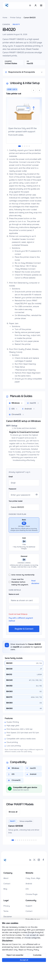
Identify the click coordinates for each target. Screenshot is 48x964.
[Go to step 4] (27, 146)
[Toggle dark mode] (30, 5)
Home (5, 17)
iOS (27, 889)
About (5, 878)
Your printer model (15, 501)
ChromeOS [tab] (16, 414)
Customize (37, 955)
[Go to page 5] (21, 840)
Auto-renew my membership (22, 575)
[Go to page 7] (25, 840)
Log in (27, 472)
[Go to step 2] (22, 146)
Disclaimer (7, 916)
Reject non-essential (15, 955)
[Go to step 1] (19, 146)
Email (11, 477)
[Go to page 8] (27, 840)
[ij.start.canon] (5, 860)
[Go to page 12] (35, 840)
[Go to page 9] (29, 840)
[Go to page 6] (23, 840)
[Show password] (37, 494)
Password (12, 489)
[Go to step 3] (24, 146)
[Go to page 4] (19, 840)
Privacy (6, 906)
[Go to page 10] (31, 840)
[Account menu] (35, 5)
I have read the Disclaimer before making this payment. (25, 582)
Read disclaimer (35, 582)
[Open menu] (41, 5)
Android (29, 883)
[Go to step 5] (29, 146)
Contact (6, 883)
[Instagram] (38, 860)
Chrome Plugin (32, 894)
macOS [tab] (33, 403)
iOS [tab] (13, 409)
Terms (5, 911)
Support (29, 906)
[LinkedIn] (30, 860)
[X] (34, 860)
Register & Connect (24, 628)
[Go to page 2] (15, 840)
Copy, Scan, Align (33, 878)
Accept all (24, 960)
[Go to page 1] (13, 840)
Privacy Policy (33, 950)
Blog (5, 889)
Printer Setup (15, 17)
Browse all (13, 812)
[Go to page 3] (17, 840)
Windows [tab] (16, 403)
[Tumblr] (43, 860)
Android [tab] (28, 409)
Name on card (14, 594)
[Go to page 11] (33, 840)
